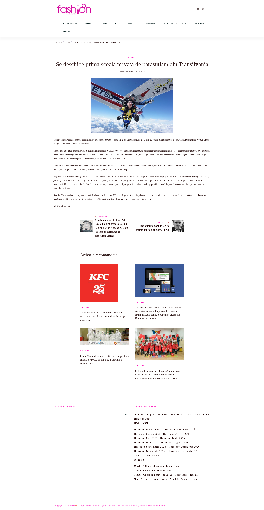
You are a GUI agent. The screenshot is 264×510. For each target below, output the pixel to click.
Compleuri (181, 474)
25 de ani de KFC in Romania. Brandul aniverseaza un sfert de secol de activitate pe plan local (103, 316)
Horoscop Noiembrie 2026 (149, 451)
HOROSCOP (169, 23)
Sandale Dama (178, 479)
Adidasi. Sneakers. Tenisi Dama (161, 466)
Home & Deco (151, 23)
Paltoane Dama (158, 479)
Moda (117, 23)
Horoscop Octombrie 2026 (184, 446)
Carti (137, 466)
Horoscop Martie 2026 (147, 433)
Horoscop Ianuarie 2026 (148, 429)
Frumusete (103, 23)
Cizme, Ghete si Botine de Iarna (153, 474)
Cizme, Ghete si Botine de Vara (153, 470)
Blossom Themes (124, 505)
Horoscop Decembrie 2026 (183, 451)
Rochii (194, 474)
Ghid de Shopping (70, 23)
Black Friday (199, 23)
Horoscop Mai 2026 (145, 438)
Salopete (195, 479)
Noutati (88, 23)
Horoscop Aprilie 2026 (176, 433)
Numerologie (132, 23)
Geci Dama (140, 479)
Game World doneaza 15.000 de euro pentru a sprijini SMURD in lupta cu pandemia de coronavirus (104, 360)
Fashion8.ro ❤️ (71, 505)
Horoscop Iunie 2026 (172, 438)
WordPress (144, 505)
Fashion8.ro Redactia (126, 72)
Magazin (66, 31)
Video (184, 23)
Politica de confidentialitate (157, 505)
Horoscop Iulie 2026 (146, 442)
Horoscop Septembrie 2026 (150, 446)
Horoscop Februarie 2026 (180, 429)
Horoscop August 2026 (174, 442)
